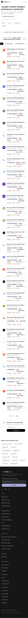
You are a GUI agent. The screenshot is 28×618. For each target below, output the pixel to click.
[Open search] (22, 2)
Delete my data (17, 612)
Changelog (4, 602)
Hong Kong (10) (14, 463)
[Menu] (25, 1)
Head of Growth (5, 516)
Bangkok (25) (16, 450)
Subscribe (15, 430)
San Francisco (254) (7, 444)
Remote (4, 26)
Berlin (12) (14, 460)
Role (3, 23)
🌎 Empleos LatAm (6, 502)
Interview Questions (6, 542)
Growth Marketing (9, 43)
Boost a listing (5, 567)
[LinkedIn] (5, 489)
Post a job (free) (5, 564)
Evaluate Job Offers (6, 548)
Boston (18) (5, 453)
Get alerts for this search (8, 16)
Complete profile (5, 583)
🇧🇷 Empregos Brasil (6, 505)
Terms (7, 612)
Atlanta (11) (22, 460)
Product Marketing (19, 43)
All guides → (4, 556)
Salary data (4, 553)
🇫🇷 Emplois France (6, 499)
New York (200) (18, 444)
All (1, 43)
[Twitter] (2, 489)
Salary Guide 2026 (6, 539)
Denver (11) (4, 463)
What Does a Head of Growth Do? (9, 536)
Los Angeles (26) (6, 450)
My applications (5, 580)
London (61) (5, 447)
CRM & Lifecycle (5, 528)
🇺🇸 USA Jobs (4, 496)
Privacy (3, 612)
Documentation (5, 593)
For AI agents (4, 590)
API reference (5, 596)
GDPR (11, 612)
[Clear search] (25, 32)
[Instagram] (8, 489)
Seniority (17, 23)
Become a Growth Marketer (8, 545)
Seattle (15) (14, 457)
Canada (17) (13, 453)
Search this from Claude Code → (9, 19)
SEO (3, 522)
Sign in (3, 577)
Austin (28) (13, 447)
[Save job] (25, 49)
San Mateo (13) (5, 460)
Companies (4, 570)
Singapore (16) (5, 457)
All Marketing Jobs (6, 510)
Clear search (24, 39)
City (9, 23)
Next (17, 416)
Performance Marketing (7, 519)
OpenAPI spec (5, 599)
